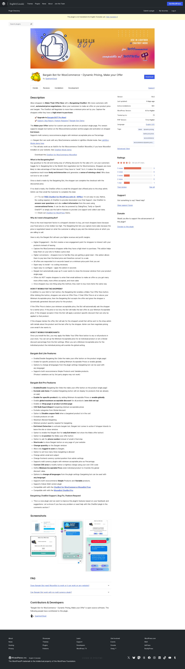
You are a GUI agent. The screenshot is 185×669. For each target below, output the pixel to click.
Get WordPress (175, 4)
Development (73, 88)
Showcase (46, 638)
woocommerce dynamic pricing (144, 142)
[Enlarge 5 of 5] (108, 540)
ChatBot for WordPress (55, 213)
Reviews (46, 88)
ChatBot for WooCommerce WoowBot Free (72, 487)
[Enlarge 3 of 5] (81, 522)
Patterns (46, 648)
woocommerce (149, 138)
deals (140, 129)
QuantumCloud (51, 79)
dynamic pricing (149, 129)
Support (151, 88)
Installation (59, 88)
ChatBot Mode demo (63, 150)
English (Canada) (34, 658)
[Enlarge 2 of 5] (53, 539)
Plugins (45, 645)
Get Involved (115, 638)
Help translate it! (112, 17)
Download (149, 77)
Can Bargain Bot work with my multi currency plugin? (51, 592)
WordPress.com (150, 638)
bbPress (147, 645)
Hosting (11, 645)
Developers (81, 645)
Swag (113, 648)
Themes (45, 642)
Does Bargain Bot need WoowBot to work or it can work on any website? (59, 586)
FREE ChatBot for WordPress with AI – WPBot (63, 197)
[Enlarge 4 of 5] (108, 522)
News (11, 642)
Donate (113, 645)
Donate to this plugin (125, 227)
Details (35, 88)
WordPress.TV (82, 648)
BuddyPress (149, 648)
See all (152, 187)
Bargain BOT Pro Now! (56, 117)
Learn (79, 638)
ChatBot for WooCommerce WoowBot (61, 155)
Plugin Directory (14, 11)
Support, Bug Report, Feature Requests (52, 121)
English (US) (150, 124)
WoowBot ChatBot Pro (63, 490)
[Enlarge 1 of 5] (53, 522)
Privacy (11, 648)
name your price (148, 133)
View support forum (125, 205)
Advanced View (123, 149)
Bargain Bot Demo (77, 121)
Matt (146, 642)
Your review (122, 187)
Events (113, 642)
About (11, 638)
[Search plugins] (31, 24)
